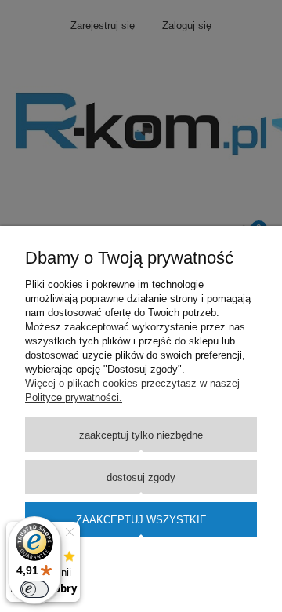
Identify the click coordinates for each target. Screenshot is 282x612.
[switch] (34, 589)
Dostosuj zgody (141, 477)
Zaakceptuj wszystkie (141, 520)
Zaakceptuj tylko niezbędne (141, 435)
